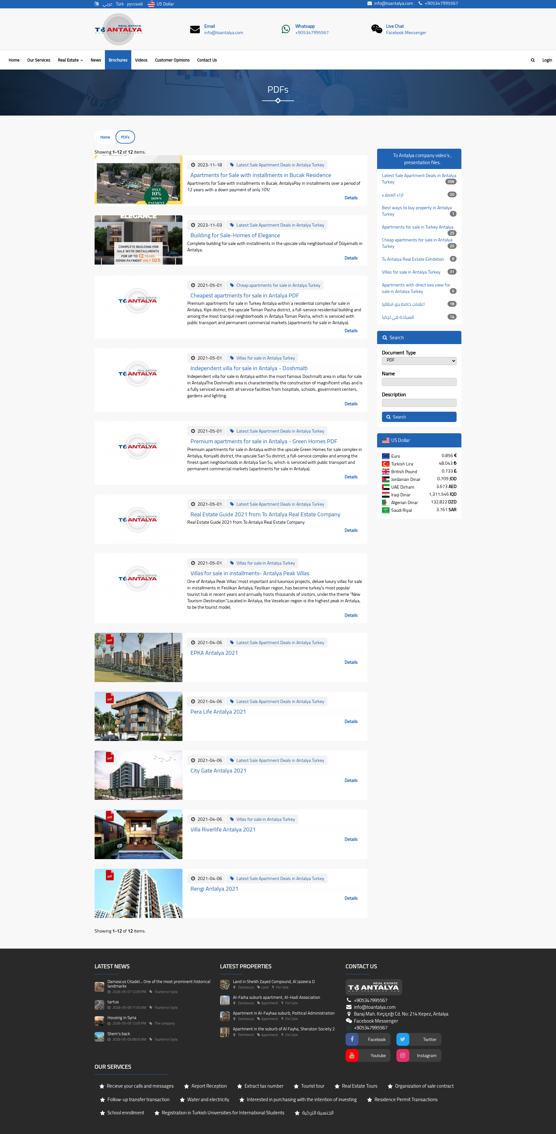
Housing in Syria (121, 1017)
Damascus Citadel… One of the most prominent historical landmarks (158, 984)
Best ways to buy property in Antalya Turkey (418, 210)
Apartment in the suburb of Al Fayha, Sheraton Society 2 (284, 1029)
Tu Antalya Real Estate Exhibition (418, 259)
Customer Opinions (172, 60)
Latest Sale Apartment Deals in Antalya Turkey (419, 178)
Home (14, 60)
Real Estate (69, 60)
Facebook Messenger (406, 32)
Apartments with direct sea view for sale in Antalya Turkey (418, 288)
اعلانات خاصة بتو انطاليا (418, 304)
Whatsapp (305, 26)
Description (394, 394)
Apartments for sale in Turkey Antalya (418, 228)
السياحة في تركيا (418, 317)
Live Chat (395, 26)
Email (209, 26)
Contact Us (207, 60)
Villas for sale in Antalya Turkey (418, 272)
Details (351, 197)
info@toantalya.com (223, 32)
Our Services (38, 60)
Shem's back (118, 1033)
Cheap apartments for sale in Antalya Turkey (418, 243)
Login (547, 60)
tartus (113, 1002)
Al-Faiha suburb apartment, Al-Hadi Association (276, 997)
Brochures (118, 60)
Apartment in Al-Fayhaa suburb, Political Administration (284, 1013)
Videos (141, 60)
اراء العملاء (418, 195)
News (96, 60)
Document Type (399, 352)
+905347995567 (312, 32)
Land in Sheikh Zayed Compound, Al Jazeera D (274, 981)
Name (388, 373)
